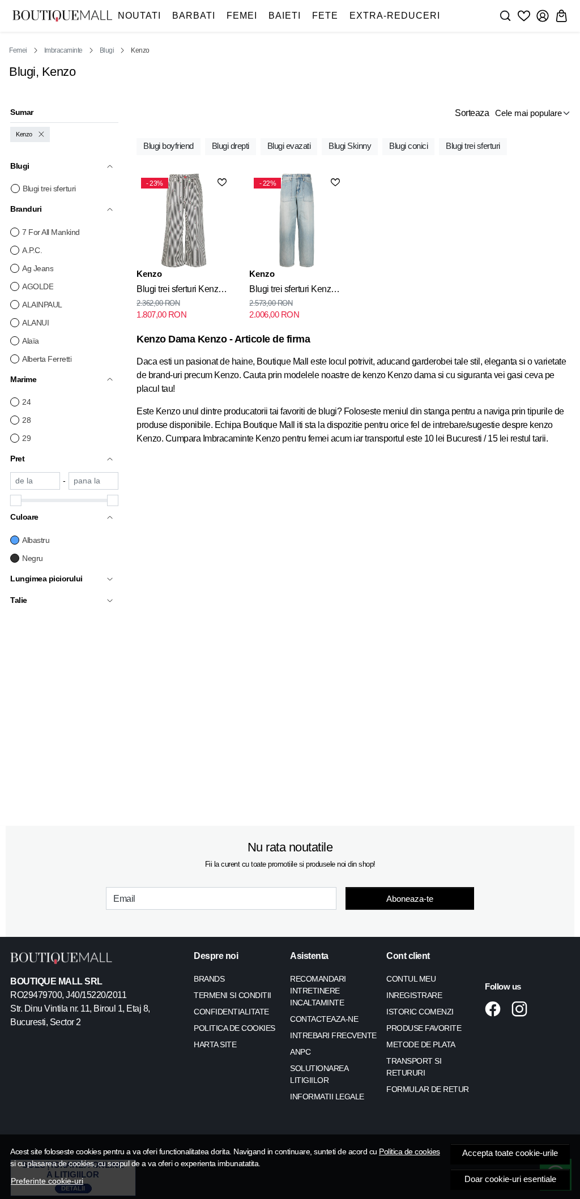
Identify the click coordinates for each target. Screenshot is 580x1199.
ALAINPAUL (42, 304)
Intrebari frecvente (333, 1035)
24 (26, 401)
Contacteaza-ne (324, 1019)
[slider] (16, 500)
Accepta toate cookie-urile (510, 1153)
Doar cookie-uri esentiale (510, 1179)
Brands (209, 978)
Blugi (107, 50)
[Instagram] (522, 1009)
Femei (242, 15)
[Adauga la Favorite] (222, 182)
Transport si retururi (413, 1066)
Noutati (139, 15)
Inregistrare (414, 995)
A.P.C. (32, 250)
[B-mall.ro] (62, 15)
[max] (93, 481)
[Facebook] (496, 1009)
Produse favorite (423, 1028)
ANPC (300, 1051)
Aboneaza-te (409, 898)
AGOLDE (37, 286)
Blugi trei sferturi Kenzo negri (180, 291)
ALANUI (35, 322)
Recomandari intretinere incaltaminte (318, 990)
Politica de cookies (409, 1151)
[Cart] (561, 16)
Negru (32, 558)
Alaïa (30, 340)
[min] (35, 481)
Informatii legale (327, 1096)
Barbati (193, 15)
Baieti (284, 15)
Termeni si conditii (232, 995)
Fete (325, 15)
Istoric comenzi (420, 1011)
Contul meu (411, 978)
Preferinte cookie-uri (47, 1180)
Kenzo (24, 134)
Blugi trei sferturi (49, 188)
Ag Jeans (37, 268)
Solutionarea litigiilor (319, 1074)
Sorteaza (472, 113)
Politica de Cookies (234, 1028)
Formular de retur (427, 1089)
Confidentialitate (231, 1011)
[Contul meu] (542, 16)
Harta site (215, 1044)
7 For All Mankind (51, 232)
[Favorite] (524, 16)
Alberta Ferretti (46, 358)
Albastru (35, 540)
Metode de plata (420, 1044)
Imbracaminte (63, 50)
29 (26, 438)
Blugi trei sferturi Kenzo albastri (292, 291)
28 (26, 420)
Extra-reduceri (394, 15)
